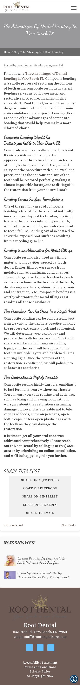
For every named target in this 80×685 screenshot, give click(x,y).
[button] (17, 6)
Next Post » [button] (69, 525)
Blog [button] (16, 52)
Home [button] (7, 52)
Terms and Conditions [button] (40, 667)
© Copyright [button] (40, 676)
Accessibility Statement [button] (40, 662)
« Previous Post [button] (13, 525)
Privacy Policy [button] (40, 671)
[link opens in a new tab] (29, 647)
